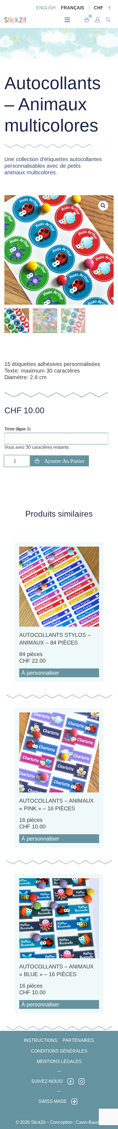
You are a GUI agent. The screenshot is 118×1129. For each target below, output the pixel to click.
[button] (97, 20)
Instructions (40, 1040)
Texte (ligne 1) (17, 429)
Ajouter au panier (64, 461)
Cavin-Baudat (89, 1122)
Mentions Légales (59, 1061)
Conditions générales (59, 1051)
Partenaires (78, 1040)
